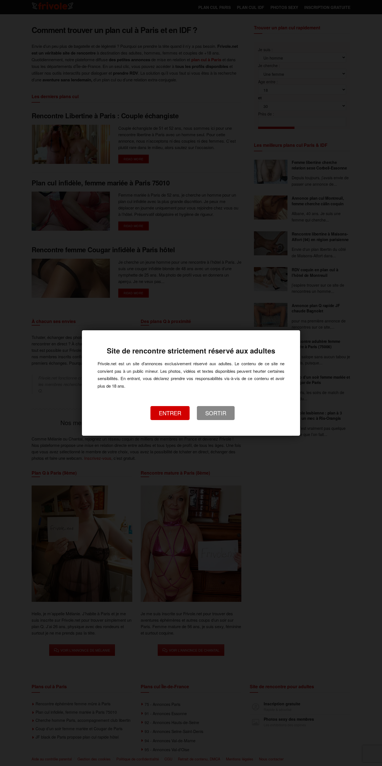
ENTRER (170, 413)
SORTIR (215, 413)
